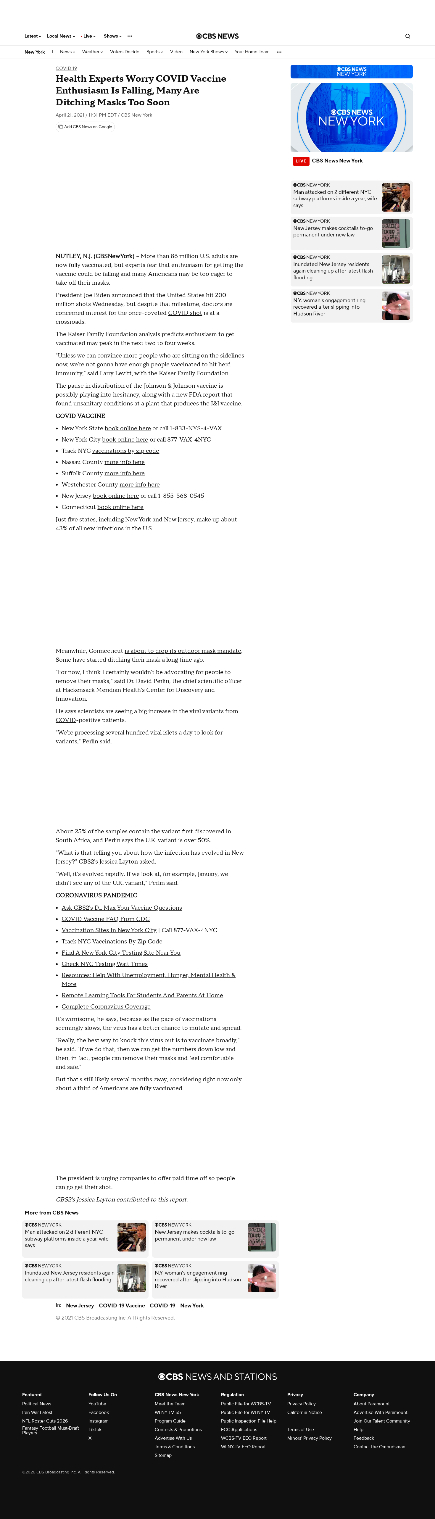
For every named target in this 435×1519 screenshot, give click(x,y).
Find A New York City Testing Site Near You (121, 953)
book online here (128, 428)
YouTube (97, 1404)
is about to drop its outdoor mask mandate (183, 651)
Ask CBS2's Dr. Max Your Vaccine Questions (122, 908)
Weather (91, 52)
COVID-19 (162, 1305)
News (66, 52)
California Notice (304, 1412)
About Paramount (372, 1404)
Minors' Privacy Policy (309, 1438)
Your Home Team (252, 52)
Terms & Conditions (175, 1446)
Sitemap (163, 1455)
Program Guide (170, 1421)
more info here (124, 462)
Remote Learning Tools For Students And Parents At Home (142, 995)
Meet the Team (170, 1404)
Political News (36, 1404)
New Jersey (80, 1305)
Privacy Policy (301, 1404)
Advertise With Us (173, 1438)
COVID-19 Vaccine (122, 1305)
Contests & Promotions (178, 1429)
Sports (153, 52)
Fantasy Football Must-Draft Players (50, 1430)
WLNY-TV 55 (168, 1412)
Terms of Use (300, 1429)
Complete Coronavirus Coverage (106, 1007)
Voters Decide (124, 52)
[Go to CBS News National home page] (217, 36)
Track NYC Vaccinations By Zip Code (112, 941)
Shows (111, 36)
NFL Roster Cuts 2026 (45, 1421)
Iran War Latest (37, 1412)
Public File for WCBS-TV (246, 1404)
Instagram (98, 1421)
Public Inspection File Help (248, 1421)
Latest (32, 36)
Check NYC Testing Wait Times (105, 964)
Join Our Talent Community (382, 1421)
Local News (60, 36)
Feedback (364, 1438)
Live (88, 36)
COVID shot (185, 313)
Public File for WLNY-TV (245, 1412)
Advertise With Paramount (380, 1412)
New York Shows (207, 52)
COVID (66, 720)
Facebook (98, 1412)
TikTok (95, 1429)
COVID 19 (66, 68)
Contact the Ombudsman (379, 1446)
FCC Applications (239, 1429)
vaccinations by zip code (125, 451)
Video (176, 52)
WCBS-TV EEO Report (244, 1438)
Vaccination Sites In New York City (109, 930)
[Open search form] (407, 36)
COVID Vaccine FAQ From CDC (106, 919)
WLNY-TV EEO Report (243, 1446)
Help (358, 1429)
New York (35, 52)
